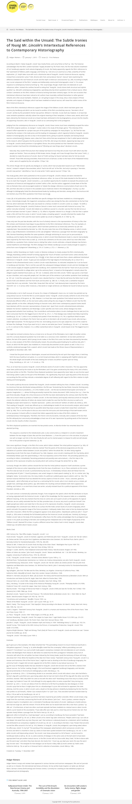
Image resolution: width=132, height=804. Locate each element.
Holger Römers (14, 57)
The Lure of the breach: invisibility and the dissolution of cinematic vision (47, 788)
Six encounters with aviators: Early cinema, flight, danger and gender (75, 788)
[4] (7, 288)
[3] (43, 257)
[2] (49, 194)
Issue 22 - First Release (50, 57)
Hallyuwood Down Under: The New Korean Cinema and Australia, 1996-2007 (20, 788)
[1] (23, 138)
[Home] (7, 29)
